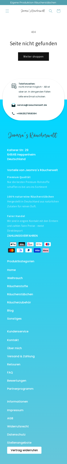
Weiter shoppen (33, 56)
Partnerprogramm (20, 389)
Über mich (14, 348)
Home (11, 270)
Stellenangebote (19, 443)
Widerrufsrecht (18, 426)
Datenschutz (16, 434)
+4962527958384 (27, 113)
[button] (7, 11)
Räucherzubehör (19, 302)
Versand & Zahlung (21, 356)
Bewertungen (16, 381)
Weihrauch (15, 278)
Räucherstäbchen (20, 294)
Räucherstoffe (17, 286)
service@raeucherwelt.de (32, 105)
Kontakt (13, 340)
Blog (10, 310)
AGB (10, 418)
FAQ (10, 372)
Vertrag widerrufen (24, 450)
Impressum (15, 410)
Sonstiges (14, 319)
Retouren (13, 364)
